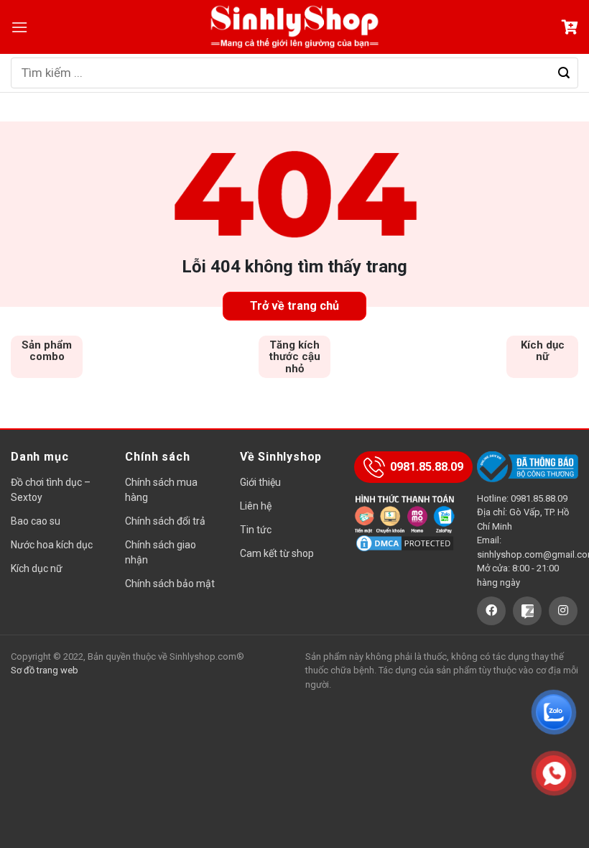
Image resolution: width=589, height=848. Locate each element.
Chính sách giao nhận (160, 552)
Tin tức (256, 529)
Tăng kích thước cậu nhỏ (294, 356)
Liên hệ (256, 506)
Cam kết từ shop (277, 553)
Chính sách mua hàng (161, 489)
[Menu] (19, 27)
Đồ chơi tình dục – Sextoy (51, 489)
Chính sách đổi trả (165, 521)
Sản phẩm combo (47, 351)
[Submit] (564, 74)
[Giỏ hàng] (570, 27)
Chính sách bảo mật (170, 583)
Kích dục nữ (543, 351)
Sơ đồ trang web (44, 670)
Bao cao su (35, 521)
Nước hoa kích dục (52, 544)
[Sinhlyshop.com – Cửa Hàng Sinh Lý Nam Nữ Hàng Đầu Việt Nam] (294, 27)
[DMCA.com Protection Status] (404, 542)
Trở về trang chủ (294, 306)
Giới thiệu (260, 482)
